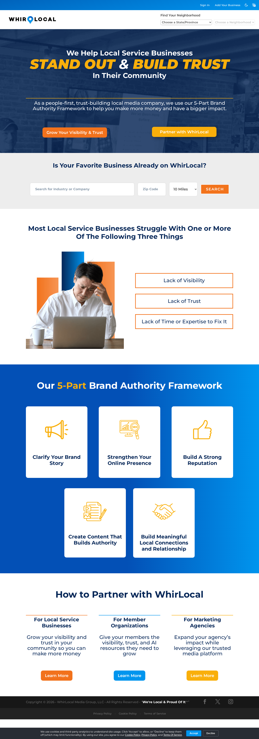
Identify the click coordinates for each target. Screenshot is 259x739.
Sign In (205, 5)
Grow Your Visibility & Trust (75, 132)
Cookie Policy (128, 713)
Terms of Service (155, 713)
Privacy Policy (102, 713)
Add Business (227, 5)
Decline (210, 733)
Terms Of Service (172, 735)
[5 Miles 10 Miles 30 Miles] (183, 189)
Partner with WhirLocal (184, 131)
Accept (194, 733)
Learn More (56, 675)
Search (215, 189)
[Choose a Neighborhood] (234, 22)
